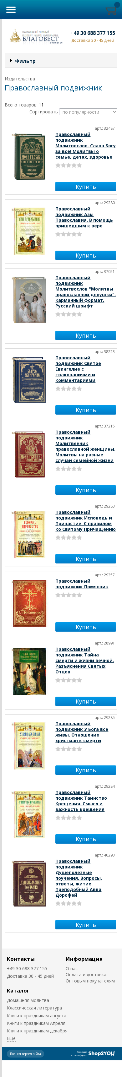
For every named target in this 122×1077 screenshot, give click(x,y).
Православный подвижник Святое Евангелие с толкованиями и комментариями (78, 369)
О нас (72, 968)
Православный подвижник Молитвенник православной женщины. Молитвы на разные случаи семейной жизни (85, 446)
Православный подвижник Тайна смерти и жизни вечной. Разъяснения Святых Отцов (84, 660)
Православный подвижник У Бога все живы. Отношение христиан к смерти (81, 732)
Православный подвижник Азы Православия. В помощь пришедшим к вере (84, 217)
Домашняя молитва (28, 1000)
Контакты (21, 958)
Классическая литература (34, 1008)
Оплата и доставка (86, 974)
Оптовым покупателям (90, 981)
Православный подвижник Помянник (81, 584)
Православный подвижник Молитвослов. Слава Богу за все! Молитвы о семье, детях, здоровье (85, 145)
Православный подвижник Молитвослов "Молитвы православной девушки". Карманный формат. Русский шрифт (85, 292)
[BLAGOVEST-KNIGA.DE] (35, 35)
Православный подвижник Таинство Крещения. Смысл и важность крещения (81, 800)
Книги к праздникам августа (36, 1016)
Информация (84, 958)
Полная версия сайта (25, 1054)
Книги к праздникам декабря (37, 1031)
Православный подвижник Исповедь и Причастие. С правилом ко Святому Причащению (85, 520)
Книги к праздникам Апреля (36, 1023)
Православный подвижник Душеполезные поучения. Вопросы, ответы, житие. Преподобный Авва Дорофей (78, 878)
